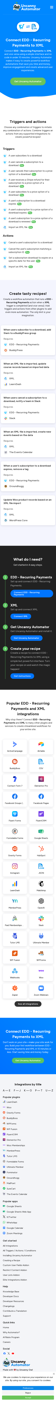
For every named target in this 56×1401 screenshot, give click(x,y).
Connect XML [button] (21, 616)
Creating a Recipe (11, 1260)
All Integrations (10, 1245)
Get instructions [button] (22, 676)
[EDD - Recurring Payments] (21, 27)
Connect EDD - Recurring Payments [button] (27, 593)
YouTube (13, 1354)
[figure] (5, 156)
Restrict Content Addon (15, 1270)
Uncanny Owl (26, 1369)
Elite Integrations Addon (15, 1279)
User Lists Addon (11, 1275)
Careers (6, 1342)
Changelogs (9, 1306)
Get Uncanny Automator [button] (26, 638)
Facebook (4, 1354)
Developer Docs (11, 1296)
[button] (51, 7)
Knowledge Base (11, 1291)
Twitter (9, 1354)
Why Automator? (11, 1332)
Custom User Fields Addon (16, 1265)
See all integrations (28, 1004)
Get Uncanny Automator (28, 81)
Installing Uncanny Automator (17, 1255)
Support (7, 1316)
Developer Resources (13, 1301)
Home (6, 1327)
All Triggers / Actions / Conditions (19, 1250)
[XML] (34, 27)
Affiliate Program (11, 1337)
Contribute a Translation (15, 1311)
